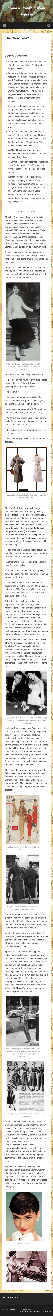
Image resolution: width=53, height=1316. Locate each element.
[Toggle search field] (48, 25)
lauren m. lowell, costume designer (26, 11)
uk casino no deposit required (35, 1311)
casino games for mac (20, 1310)
